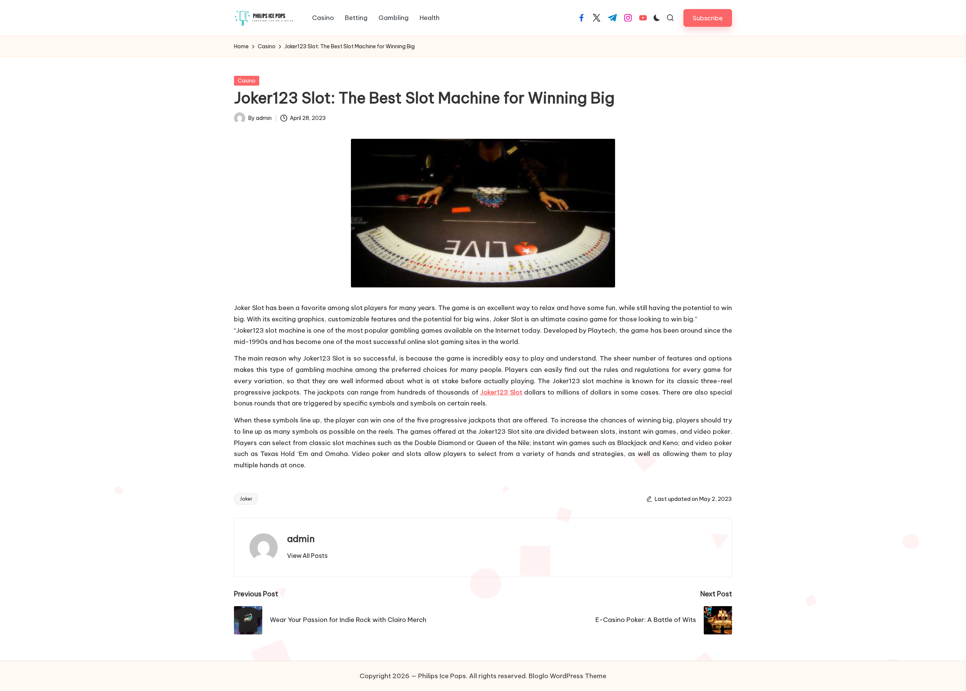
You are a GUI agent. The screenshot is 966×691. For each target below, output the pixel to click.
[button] (707, 18)
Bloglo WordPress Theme (567, 676)
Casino (246, 80)
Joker (246, 499)
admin (301, 538)
